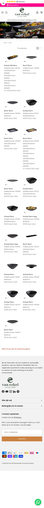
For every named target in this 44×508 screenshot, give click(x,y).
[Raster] (37, 48)
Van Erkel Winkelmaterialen (14, 463)
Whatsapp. (18, 417)
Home (5, 42)
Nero (10, 42)
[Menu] (2, 12)
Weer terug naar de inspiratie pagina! (16, 349)
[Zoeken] (7, 12)
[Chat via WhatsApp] (38, 502)
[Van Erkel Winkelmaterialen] (22, 12)
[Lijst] (40, 48)
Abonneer (22, 439)
